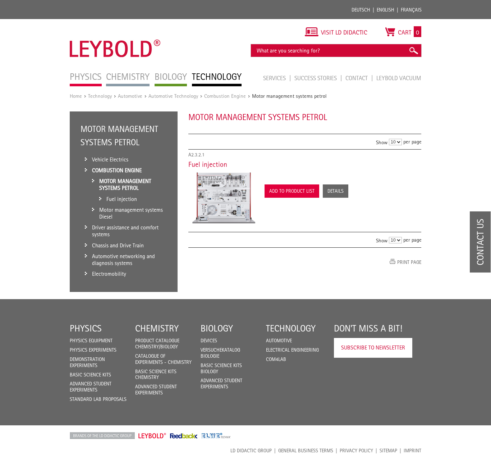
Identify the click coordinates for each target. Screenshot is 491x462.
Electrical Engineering (292, 350)
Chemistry (157, 328)
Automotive (130, 96)
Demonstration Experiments (87, 362)
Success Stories (316, 78)
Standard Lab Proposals (98, 399)
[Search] (413, 50)
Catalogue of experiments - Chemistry (163, 359)
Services (275, 78)
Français (411, 10)
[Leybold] (115, 23)
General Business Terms (305, 450)
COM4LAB (276, 359)
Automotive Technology (173, 96)
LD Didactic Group (251, 450)
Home (76, 96)
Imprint (412, 450)
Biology (217, 328)
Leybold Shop (152, 435)
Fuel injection (207, 164)
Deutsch (361, 10)
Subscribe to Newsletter (373, 347)
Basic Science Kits (90, 375)
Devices (209, 340)
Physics (86, 328)
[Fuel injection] (222, 198)
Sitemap (388, 450)
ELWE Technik (216, 435)
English (385, 10)
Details (335, 191)
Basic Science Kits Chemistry (155, 374)
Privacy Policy (356, 450)
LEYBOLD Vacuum (398, 78)
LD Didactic (102, 435)
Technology (100, 96)
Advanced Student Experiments (90, 387)
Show (381, 142)
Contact (357, 78)
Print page (409, 262)
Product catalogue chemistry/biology (157, 343)
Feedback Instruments (184, 435)
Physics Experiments (93, 350)
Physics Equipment (91, 340)
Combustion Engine (225, 96)
